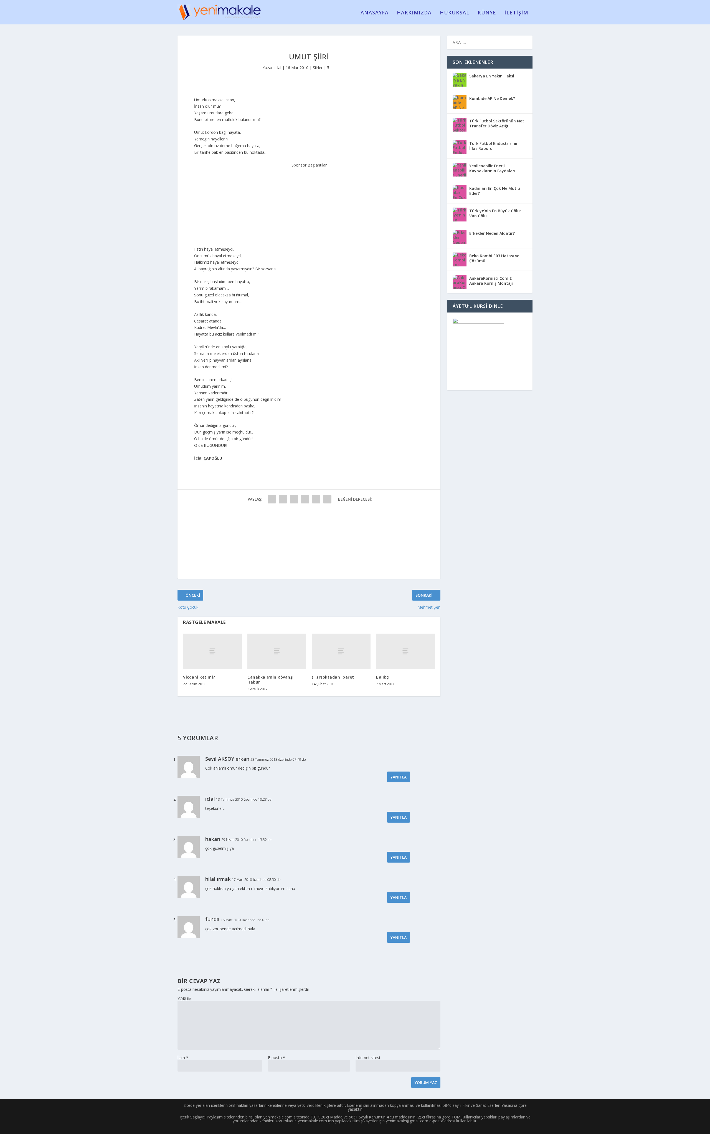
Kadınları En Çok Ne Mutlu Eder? (494, 191)
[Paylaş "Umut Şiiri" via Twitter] (282, 499)
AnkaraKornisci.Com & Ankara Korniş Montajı (491, 281)
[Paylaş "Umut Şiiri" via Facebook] (271, 499)
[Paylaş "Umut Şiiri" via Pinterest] (316, 499)
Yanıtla (398, 777)
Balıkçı (383, 677)
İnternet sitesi (368, 1057)
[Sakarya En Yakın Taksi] (459, 80)
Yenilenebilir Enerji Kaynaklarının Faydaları (492, 168)
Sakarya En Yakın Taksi (491, 76)
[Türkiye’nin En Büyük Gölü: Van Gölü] (459, 214)
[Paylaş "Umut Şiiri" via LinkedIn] (327, 499)
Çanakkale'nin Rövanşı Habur (270, 679)
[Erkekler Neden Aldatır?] (459, 237)
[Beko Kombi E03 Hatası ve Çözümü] (459, 259)
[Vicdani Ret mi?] (212, 651)
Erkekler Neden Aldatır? (492, 233)
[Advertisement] (309, 203)
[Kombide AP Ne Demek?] (459, 102)
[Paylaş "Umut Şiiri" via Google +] (294, 499)
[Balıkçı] (405, 651)
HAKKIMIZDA (414, 13)
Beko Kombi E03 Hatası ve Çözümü (494, 258)
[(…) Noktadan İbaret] (341, 651)
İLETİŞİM (516, 13)
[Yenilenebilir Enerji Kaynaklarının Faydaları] (459, 170)
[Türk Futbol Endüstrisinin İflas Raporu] (459, 147)
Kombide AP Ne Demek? (492, 98)
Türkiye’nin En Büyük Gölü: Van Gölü (495, 213)
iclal (278, 67)
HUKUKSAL (454, 13)
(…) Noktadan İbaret (333, 677)
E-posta (276, 1057)
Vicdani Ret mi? (199, 677)
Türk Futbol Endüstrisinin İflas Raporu (494, 146)
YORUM (185, 998)
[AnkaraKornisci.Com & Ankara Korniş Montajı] (459, 282)
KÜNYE (487, 13)
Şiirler (318, 67)
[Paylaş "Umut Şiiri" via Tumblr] (305, 499)
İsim (183, 1057)
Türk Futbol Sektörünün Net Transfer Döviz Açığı (496, 123)
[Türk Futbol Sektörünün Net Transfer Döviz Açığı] (459, 125)
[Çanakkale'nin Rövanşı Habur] (276, 651)
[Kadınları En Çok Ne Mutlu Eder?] (459, 192)
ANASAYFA (375, 13)
